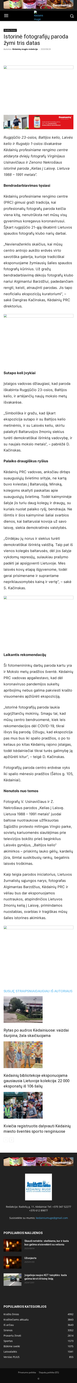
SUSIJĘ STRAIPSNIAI (19, 991)
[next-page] (11, 1140)
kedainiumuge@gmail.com (52, 1218)
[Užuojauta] (12, 1262)
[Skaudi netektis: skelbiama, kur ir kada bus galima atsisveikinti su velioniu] (12, 1245)
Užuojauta (30, 1258)
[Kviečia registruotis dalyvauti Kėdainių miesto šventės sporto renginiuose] (38, 1105)
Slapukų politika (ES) (49, 1372)
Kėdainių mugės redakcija (25, 49)
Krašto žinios (10, 30)
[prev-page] (6, 1140)
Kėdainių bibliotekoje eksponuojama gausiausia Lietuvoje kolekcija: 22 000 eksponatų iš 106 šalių (36, 1080)
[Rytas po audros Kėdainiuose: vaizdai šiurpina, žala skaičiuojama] (38, 1009)
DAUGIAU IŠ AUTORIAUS (53, 991)
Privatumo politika (27, 1372)
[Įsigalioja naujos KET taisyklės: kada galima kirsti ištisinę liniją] (12, 1279)
